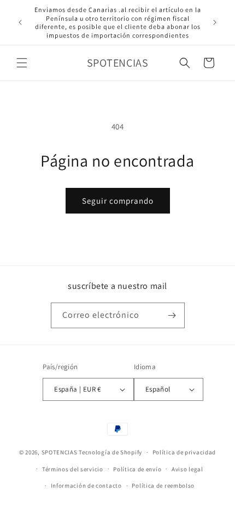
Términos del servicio (72, 469)
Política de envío (137, 469)
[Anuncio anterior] (20, 22)
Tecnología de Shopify (110, 452)
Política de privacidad (184, 452)
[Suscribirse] (172, 315)
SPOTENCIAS (60, 452)
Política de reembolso (163, 485)
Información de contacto (86, 485)
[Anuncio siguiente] (215, 22)
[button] (22, 63)
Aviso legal (187, 469)
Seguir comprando (118, 201)
